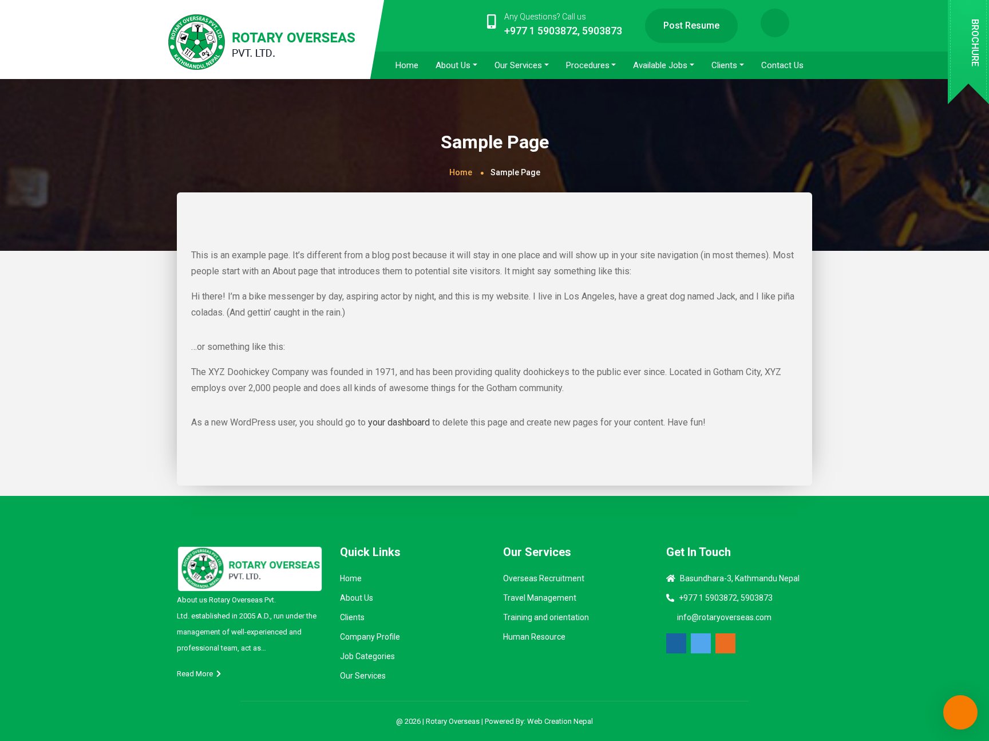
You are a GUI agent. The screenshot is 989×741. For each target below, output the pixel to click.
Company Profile (370, 636)
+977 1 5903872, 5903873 (726, 597)
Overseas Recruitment (543, 578)
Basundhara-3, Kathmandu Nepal (740, 578)
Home (460, 172)
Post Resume (691, 25)
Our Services (363, 675)
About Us (356, 597)
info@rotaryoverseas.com (724, 617)
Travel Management (539, 597)
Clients (352, 617)
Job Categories (367, 656)
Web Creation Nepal (560, 721)
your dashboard (399, 422)
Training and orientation (546, 617)
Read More (196, 673)
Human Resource (534, 636)
